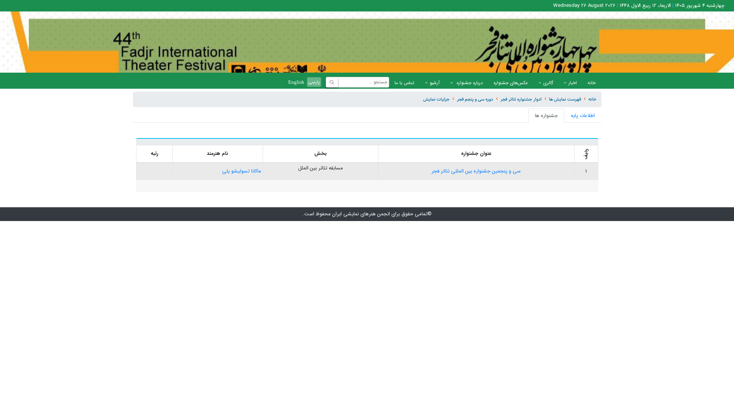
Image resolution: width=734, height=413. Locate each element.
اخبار (572, 82)
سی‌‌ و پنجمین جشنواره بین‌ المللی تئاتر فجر (476, 171)
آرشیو (435, 82)
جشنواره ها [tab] (546, 116)
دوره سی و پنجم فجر (475, 99)
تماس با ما (404, 82)
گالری (548, 82)
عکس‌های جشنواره (511, 82)
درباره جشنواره (469, 82)
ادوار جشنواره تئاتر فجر (521, 99)
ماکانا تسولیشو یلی (241, 171)
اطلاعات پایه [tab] (583, 116)
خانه (592, 82)
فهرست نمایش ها (565, 99)
